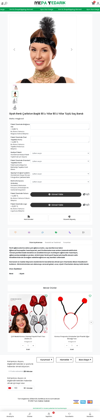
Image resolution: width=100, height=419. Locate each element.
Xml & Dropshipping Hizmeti (23, 9)
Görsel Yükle (57, 194)
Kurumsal (45, 359)
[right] (91, 322)
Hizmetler (64, 359)
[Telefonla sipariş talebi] (70, 232)
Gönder (29, 371)
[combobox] (10, 388)
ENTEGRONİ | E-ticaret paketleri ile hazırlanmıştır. (50, 408)
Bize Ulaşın (84, 359)
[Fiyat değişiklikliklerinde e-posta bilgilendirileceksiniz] (56, 232)
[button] (14, 49)
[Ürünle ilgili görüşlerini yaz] (43, 232)
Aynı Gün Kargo (49, 9)
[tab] (35, 242)
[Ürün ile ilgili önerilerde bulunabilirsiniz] (84, 232)
